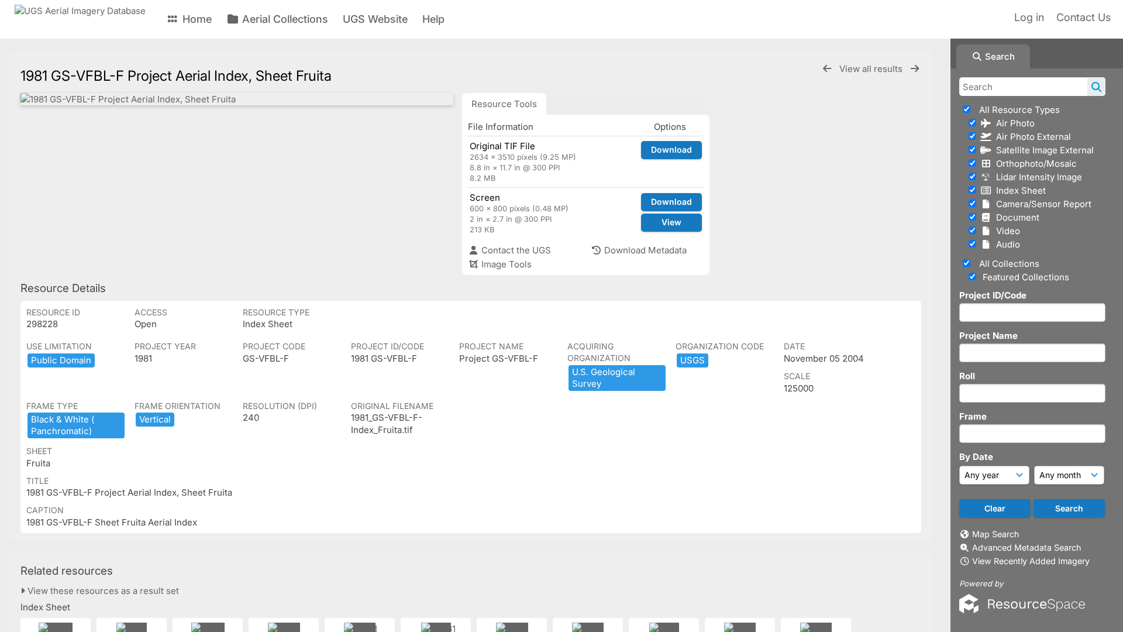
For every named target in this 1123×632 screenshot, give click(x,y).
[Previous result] (827, 69)
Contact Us (1083, 17)
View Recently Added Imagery (1031, 561)
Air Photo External (1031, 136)
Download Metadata (644, 250)
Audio (1005, 244)
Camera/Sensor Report (1041, 203)
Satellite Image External (1042, 150)
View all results (872, 68)
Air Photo (1013, 123)
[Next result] (914, 69)
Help (433, 19)
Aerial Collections (283, 19)
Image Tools (505, 264)
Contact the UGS (515, 250)
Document (1015, 217)
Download (671, 149)
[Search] (1096, 86)
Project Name (988, 335)
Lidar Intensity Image (1036, 177)
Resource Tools (504, 103)
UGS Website (375, 19)
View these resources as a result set (102, 590)
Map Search (995, 534)
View (671, 222)
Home (196, 19)
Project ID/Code (992, 295)
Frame (973, 416)
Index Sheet (1018, 190)
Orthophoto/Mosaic (1034, 163)
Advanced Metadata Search (1026, 547)
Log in (1029, 17)
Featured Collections (1024, 277)
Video (1005, 230)
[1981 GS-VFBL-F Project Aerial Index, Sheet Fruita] (236, 99)
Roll (967, 376)
